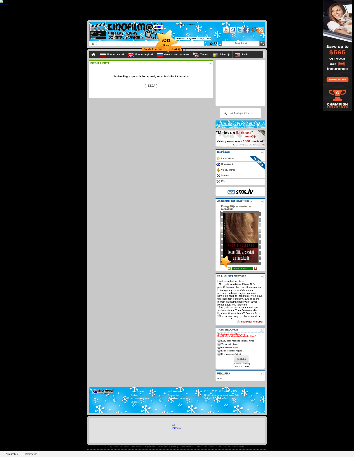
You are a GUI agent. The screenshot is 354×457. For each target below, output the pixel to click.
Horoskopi (227, 164)
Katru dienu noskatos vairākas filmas (237, 341)
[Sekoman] (232, 32)
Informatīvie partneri (140, 398)
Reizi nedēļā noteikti (230, 347)
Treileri (204, 54)
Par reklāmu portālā (176, 398)
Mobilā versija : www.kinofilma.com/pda (221, 395)
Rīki (223, 181)
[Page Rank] (94, 409)
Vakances (135, 402)
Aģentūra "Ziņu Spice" (119, 447)
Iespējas (223, 151)
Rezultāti (238, 364)
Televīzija (225, 54)
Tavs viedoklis (227, 329)
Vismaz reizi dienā (229, 344)
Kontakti (134, 395)
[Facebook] (246, 32)
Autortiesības (173, 395)
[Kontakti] (253, 32)
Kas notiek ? (137, 447)
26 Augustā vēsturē (231, 276)
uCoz (218, 447)
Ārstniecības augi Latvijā (168, 447)
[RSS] (260, 32)
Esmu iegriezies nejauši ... (232, 351)
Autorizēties (12, 454)
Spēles (225, 175)
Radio (251, 54)
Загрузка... (177, 428)
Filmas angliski (144, 54)
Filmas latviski (115, 54)
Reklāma (223, 373)
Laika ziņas (227, 158)
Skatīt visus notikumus (252, 322)
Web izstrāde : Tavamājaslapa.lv (218, 398)
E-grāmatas (150, 447)
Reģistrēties (31, 454)
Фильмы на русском (176, 54)
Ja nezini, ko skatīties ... (234, 200)
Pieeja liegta (99, 63)
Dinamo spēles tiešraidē (234, 447)
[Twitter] (239, 32)
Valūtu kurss (228, 169)
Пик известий (187, 447)
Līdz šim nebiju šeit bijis (231, 354)
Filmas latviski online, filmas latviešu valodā (93, 43)
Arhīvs (246, 364)
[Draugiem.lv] (225, 32)
